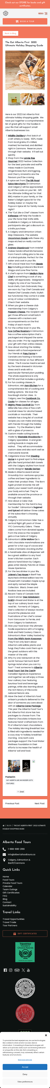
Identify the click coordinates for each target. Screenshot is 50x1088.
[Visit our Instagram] (10, 970)
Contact (7, 902)
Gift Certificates (11, 892)
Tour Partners (10, 925)
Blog (9, 825)
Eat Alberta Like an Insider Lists (19, 780)
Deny (25, 1074)
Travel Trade (9, 922)
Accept (25, 1067)
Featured (10, 783)
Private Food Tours (12, 883)
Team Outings (10, 889)
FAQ (5, 895)
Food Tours (8, 879)
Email (21, 792)
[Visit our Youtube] (28, 970)
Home (6, 876)
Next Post (40, 803)
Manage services (25, 1060)
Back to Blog (10, 33)
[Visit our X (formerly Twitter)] (23, 970)
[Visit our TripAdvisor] (17, 970)
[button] (46, 1035)
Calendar (7, 886)
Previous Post (12, 803)
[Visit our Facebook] (5, 970)
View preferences (25, 1082)
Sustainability (9, 905)
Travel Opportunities (13, 919)
